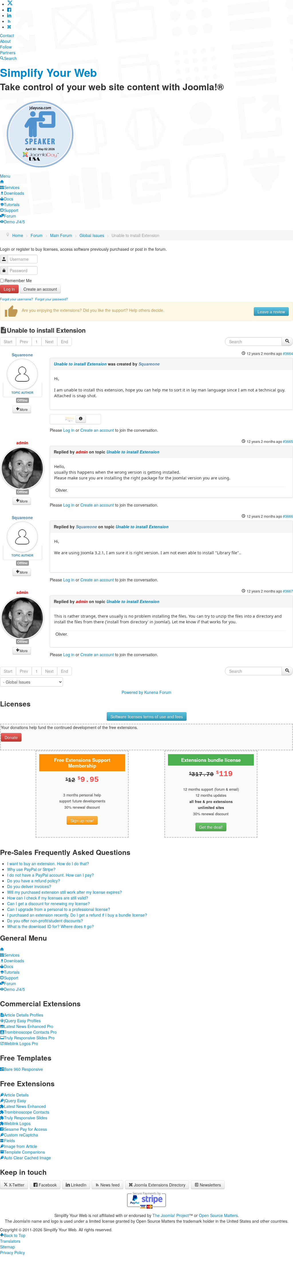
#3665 (288, 441)
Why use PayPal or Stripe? (31, 869)
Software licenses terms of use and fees (146, 716)
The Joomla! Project (171, 1215)
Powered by (132, 692)
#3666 (288, 516)
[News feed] (9, 21)
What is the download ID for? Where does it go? (50, 926)
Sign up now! (82, 820)
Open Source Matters (218, 1215)
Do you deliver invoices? (29, 886)
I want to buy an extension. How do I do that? (48, 863)
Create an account (40, 289)
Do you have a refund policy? (33, 880)
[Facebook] (9, 10)
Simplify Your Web (48, 72)
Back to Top (14, 1235)
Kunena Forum (157, 692)
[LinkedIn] (9, 15)
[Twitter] (10, 4)
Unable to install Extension (80, 364)
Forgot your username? (16, 299)
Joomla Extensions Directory (159, 1185)
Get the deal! (211, 827)
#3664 (288, 353)
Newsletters (210, 1185)
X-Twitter (16, 1185)
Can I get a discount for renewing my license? (48, 903)
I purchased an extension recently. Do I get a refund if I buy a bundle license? (77, 915)
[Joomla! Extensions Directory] (9, 27)
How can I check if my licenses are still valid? (47, 898)
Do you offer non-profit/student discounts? (45, 920)
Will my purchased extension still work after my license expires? (64, 892)
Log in (9, 289)
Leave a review (271, 311)
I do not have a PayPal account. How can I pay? (50, 875)
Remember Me (18, 280)
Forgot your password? (51, 299)
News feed (110, 1185)
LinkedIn (78, 1185)
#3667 (288, 591)
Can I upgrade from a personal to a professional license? (58, 909)
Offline (22, 400)
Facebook (48, 1185)
